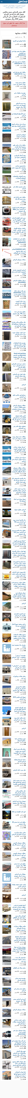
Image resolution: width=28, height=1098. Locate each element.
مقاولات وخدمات (10, 7)
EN (1, 2)
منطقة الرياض (11, 5)
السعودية (18, 5)
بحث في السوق (18, 37)
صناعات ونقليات (18, 7)
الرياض (5, 5)
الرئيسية (23, 5)
